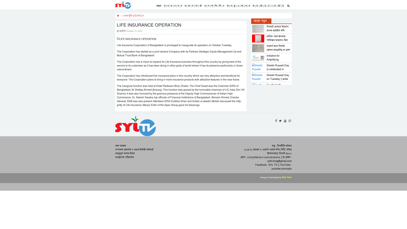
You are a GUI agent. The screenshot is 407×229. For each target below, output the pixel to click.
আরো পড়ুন (260, 21)
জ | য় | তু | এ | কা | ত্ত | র (238, 6)
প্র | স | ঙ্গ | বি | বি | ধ (214, 6)
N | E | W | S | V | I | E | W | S (268, 6)
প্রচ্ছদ (158, 6)
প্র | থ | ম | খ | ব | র (173, 6)
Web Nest (287, 177)
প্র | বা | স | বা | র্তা (193, 6)
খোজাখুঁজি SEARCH (133, 15)
